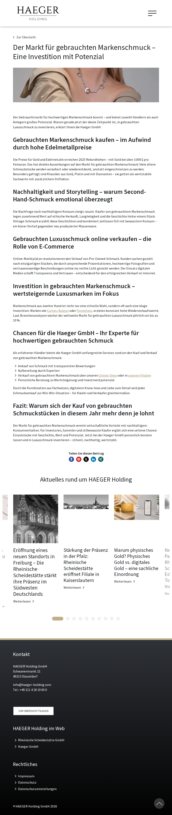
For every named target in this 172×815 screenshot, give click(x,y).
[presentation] (3, 606)
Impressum (26, 776)
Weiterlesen (22, 601)
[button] (71, 459)
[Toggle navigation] (152, 13)
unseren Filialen (139, 375)
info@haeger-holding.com (32, 685)
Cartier (52, 310)
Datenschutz (27, 782)
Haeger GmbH (28, 746)
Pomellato (84, 310)
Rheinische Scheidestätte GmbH (41, 740)
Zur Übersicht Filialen (33, 711)
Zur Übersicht (26, 37)
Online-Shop (108, 375)
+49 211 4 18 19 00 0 (33, 690)
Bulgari (63, 310)
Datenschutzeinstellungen (37, 789)
